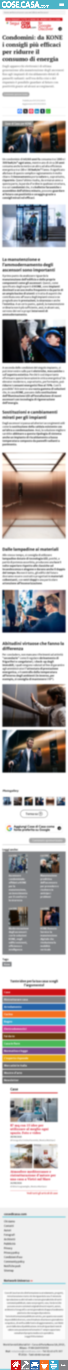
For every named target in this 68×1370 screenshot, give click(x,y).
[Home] (25, 4)
